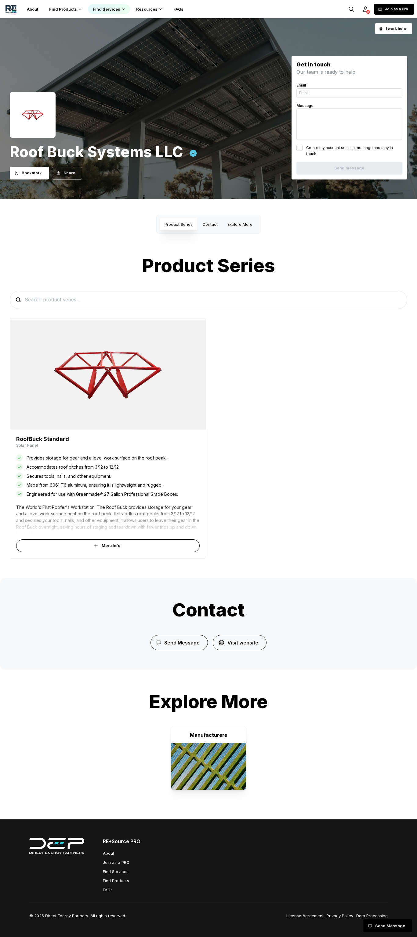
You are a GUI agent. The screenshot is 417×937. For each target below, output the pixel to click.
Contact (210, 224)
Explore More (239, 224)
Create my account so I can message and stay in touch (349, 150)
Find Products (116, 880)
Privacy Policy (340, 915)
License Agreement (305, 915)
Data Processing (372, 915)
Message (305, 105)
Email (301, 85)
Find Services (116, 871)
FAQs (108, 889)
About (108, 853)
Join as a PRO (116, 862)
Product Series (179, 224)
